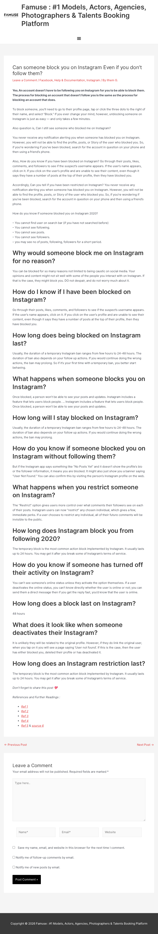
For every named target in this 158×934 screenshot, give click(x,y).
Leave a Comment (25, 80)
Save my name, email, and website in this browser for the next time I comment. (71, 847)
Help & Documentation (69, 80)
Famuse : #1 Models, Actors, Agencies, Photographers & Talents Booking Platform (83, 15)
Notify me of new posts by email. (38, 867)
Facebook (46, 80)
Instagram (93, 80)
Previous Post (15, 744)
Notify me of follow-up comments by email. (45, 857)
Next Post (145, 744)
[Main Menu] (79, 38)
